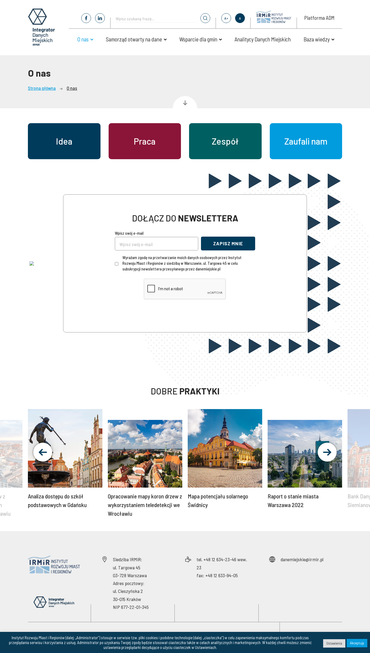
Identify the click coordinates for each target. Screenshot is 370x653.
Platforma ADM (319, 18)
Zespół (225, 141)
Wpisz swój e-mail (129, 233)
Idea (64, 141)
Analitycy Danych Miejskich (263, 39)
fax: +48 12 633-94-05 (217, 575)
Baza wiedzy (317, 39)
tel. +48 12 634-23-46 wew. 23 (222, 563)
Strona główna (42, 88)
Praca (144, 141)
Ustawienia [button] (334, 643)
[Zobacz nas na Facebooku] (86, 18)
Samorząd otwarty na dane (134, 39)
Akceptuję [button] (357, 643)
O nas (83, 39)
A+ (226, 18)
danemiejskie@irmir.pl (302, 559)
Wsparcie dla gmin (198, 39)
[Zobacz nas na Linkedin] (100, 18)
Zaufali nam (305, 141)
